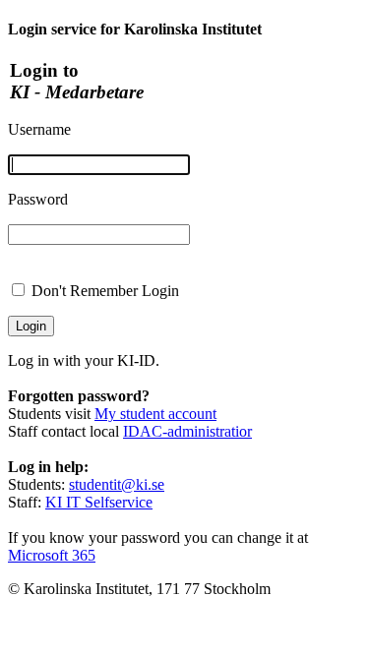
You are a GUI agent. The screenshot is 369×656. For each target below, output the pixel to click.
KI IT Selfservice (99, 502)
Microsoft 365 (51, 555)
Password (38, 199)
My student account (155, 413)
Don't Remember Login (105, 290)
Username (39, 129)
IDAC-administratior (187, 431)
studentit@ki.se (116, 484)
